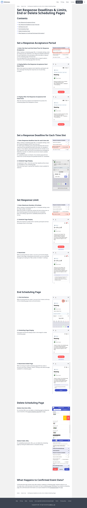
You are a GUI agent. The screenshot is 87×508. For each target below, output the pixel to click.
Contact (73, 2)
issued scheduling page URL (34, 411)
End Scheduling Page (24, 29)
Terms (57, 501)
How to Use (23, 6)
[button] (84, 2)
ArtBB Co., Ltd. (52, 504)
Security (31, 501)
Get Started (79, 2)
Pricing (62, 2)
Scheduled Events (54, 487)
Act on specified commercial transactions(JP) (44, 501)
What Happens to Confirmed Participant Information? (31, 33)
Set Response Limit (23, 26)
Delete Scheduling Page (24, 31)
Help (57, 2)
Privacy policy (63, 501)
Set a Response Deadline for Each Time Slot (29, 24)
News (67, 2)
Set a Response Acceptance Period (27, 22)
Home (18, 6)
